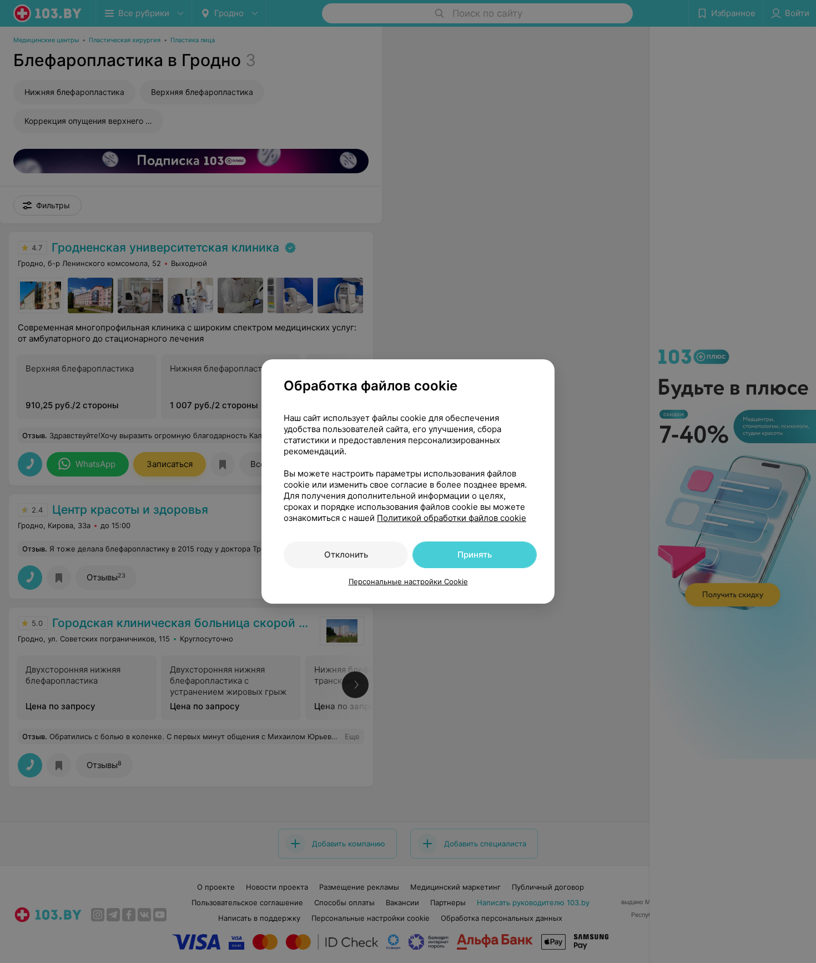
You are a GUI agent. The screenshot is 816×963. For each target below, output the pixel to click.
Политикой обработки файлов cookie (451, 518)
